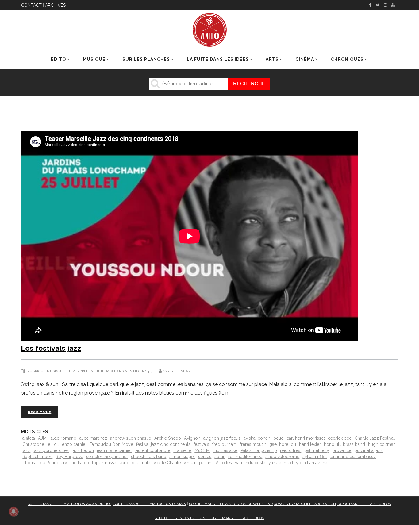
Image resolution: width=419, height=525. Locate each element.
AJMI (43, 438)
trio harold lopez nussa (93, 462)
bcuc (278, 438)
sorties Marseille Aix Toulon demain (149, 504)
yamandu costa (250, 462)
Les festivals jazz (51, 348)
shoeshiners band (148, 456)
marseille (182, 450)
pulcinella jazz (368, 450)
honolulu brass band (344, 444)
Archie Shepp (167, 438)
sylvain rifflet (314, 456)
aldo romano (63, 438)
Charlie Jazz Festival (375, 438)
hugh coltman (382, 444)
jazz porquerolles (51, 450)
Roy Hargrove (69, 456)
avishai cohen (257, 438)
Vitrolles (223, 462)
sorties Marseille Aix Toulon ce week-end (231, 504)
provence (341, 450)
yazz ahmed (280, 462)
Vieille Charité (167, 462)
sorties (204, 456)
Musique (55, 371)
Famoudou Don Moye (111, 444)
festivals (201, 444)
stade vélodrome (282, 456)
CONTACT (31, 5)
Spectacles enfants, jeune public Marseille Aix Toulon (209, 518)
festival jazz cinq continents (163, 444)
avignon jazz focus (221, 438)
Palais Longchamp (258, 450)
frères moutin (253, 444)
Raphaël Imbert (37, 456)
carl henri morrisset (305, 438)
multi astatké (225, 450)
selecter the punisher (107, 456)
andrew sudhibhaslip (130, 438)
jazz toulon (83, 450)
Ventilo (169, 371)
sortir (219, 456)
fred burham (224, 444)
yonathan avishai (312, 462)
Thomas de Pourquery (44, 462)
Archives (55, 5)
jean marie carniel (114, 450)
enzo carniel (74, 444)
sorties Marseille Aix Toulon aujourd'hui (69, 504)
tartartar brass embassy (353, 456)
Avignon (192, 438)
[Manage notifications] (13, 511)
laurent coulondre (152, 450)
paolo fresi (290, 450)
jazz (26, 450)
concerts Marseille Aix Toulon (305, 504)
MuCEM (202, 450)
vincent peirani (198, 462)
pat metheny (316, 450)
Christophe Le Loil (40, 444)
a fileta (28, 438)
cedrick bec (340, 438)
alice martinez (93, 438)
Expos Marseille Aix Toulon (364, 504)
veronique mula (134, 462)
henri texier (310, 444)
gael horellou (282, 444)
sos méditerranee (245, 456)
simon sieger (182, 456)
